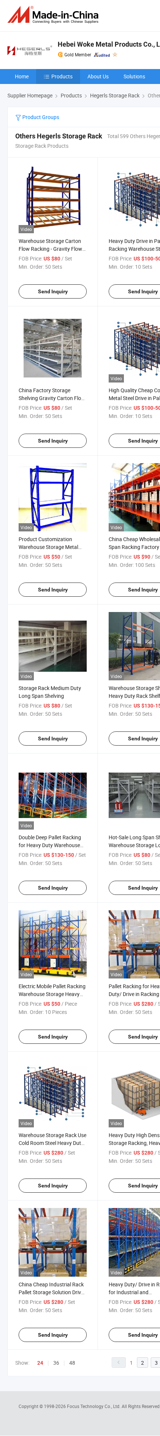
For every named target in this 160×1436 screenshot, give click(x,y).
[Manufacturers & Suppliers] (54, 15)
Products (62, 76)
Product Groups (40, 117)
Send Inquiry (53, 291)
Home (22, 76)
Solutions (134, 76)
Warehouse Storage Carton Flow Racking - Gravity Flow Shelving (50, 248)
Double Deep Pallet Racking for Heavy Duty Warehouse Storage (50, 845)
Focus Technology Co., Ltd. (94, 1406)
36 (56, 1362)
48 (72, 1362)
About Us (98, 76)
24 (40, 1363)
